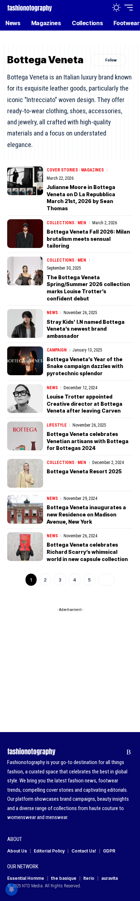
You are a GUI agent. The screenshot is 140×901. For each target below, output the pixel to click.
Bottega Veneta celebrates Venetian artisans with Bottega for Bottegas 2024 (88, 441)
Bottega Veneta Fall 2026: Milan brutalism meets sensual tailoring (88, 239)
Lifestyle (57, 425)
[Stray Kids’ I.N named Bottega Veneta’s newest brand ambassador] (25, 323)
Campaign (57, 350)
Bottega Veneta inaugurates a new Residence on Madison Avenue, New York (86, 514)
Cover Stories (62, 170)
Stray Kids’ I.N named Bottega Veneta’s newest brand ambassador (86, 329)
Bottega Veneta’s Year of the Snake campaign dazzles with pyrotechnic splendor (85, 366)
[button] (101, 7)
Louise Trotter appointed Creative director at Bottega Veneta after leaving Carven (84, 404)
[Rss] (129, 752)
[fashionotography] (29, 7)
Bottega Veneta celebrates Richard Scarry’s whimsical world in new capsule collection (87, 552)
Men (82, 222)
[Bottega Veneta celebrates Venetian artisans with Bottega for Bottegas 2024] (25, 436)
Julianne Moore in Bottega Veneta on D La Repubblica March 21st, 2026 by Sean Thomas (81, 197)
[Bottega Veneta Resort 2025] (25, 473)
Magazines (92, 170)
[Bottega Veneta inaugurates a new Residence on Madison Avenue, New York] (25, 509)
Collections (60, 222)
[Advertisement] (70, 660)
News (52, 312)
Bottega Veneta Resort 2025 (84, 471)
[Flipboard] (117, 752)
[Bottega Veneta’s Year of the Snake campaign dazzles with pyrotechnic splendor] (25, 360)
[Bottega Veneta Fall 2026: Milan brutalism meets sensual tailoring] (25, 233)
